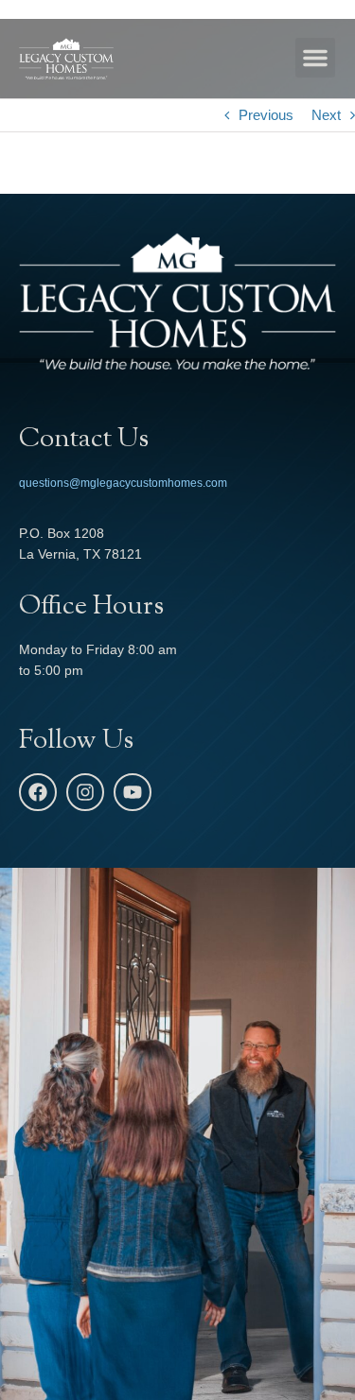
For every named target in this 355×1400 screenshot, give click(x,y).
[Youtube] (132, 792)
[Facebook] (38, 792)
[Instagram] (85, 792)
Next (326, 115)
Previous (266, 115)
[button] (315, 58)
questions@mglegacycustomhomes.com (123, 483)
